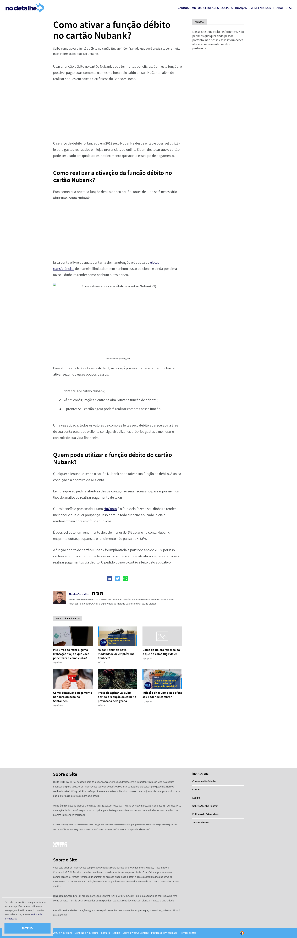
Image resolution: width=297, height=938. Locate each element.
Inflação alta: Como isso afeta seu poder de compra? (162, 695)
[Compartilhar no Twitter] (117, 578)
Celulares (211, 8)
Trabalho (280, 8)
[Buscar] (290, 8)
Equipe (196, 797)
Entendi (27, 928)
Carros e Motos (190, 8)
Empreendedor (260, 8)
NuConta (110, 509)
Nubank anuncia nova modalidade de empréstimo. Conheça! (116, 654)
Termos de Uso (200, 822)
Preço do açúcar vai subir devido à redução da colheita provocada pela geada (117, 697)
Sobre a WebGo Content (205, 806)
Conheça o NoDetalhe (204, 781)
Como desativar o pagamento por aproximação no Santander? (72, 697)
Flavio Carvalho (79, 594)
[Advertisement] (117, 111)
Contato (196, 789)
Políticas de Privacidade (205, 814)
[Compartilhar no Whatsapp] (125, 578)
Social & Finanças (234, 8)
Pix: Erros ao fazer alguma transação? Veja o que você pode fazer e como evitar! (71, 654)
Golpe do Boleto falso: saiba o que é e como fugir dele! (161, 652)
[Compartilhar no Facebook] (109, 578)
